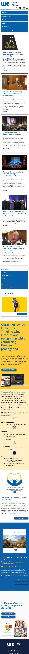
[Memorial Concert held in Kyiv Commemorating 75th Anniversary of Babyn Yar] (14, 163)
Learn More (21, 518)
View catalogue (8, 613)
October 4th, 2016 (10, 178)
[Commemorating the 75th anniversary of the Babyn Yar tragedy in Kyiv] (14, 43)
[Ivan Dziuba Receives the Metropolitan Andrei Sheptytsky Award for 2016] (14, 237)
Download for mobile (21, 583)
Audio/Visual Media (21, 60)
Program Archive (22, 313)
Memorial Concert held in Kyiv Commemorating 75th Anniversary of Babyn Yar (13, 174)
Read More (5, 70)
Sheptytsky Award (15, 216)
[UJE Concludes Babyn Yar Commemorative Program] (14, 123)
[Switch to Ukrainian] (23, 8)
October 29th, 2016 (10, 58)
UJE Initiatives (5, 13)
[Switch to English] (20, 8)
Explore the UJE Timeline (8, 369)
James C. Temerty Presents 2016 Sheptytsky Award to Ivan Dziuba (14, 212)
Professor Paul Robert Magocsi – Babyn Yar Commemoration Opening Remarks (14, 93)
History (4, 23)
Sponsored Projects (6, 16)
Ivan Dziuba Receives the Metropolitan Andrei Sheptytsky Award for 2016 (14, 248)
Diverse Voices (5, 26)
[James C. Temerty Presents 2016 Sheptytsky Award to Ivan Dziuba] (14, 202)
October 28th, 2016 (10, 97)
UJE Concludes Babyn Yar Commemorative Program (11, 134)
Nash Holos (7, 60)
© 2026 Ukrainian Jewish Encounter (14, 653)
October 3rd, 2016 (10, 215)
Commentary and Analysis (8, 30)
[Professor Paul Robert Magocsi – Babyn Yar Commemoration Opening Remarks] (14, 82)
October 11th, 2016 (10, 137)
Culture (4, 19)
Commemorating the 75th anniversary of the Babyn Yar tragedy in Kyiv (12, 54)
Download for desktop (21, 580)
